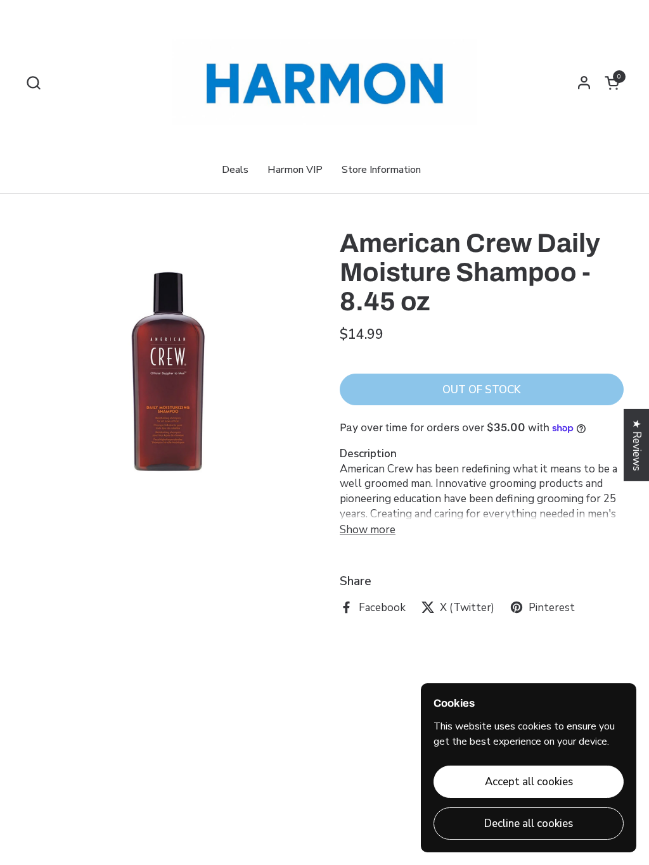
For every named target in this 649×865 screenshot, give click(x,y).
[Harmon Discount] (324, 82)
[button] (33, 83)
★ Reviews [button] (636, 445)
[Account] (584, 83)
